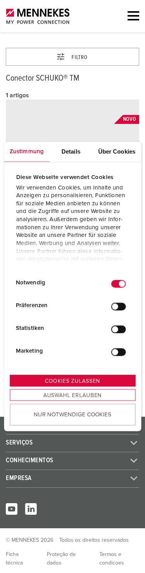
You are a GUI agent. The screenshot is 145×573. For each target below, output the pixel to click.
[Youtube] (11, 509)
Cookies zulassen (72, 381)
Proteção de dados (61, 559)
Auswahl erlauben (72, 395)
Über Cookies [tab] (116, 151)
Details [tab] (70, 151)
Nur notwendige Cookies (72, 414)
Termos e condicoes (111, 559)
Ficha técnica (14, 559)
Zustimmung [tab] (27, 151)
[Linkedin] (31, 509)
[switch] (118, 306)
